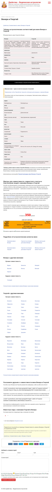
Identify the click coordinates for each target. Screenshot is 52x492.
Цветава (23, 369)
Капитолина (38, 356)
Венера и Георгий (25, 25)
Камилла (23, 356)
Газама (23, 304)
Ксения (23, 326)
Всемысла (23, 301)
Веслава (23, 347)
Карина (23, 359)
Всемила (9, 301)
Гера (22, 313)
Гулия (36, 316)
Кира (22, 363)
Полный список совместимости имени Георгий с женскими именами (21, 375)
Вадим (8, 265)
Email (19, 452)
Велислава (37, 340)
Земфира (23, 323)
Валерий (37, 265)
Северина (37, 326)
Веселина (9, 347)
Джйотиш (5, 25)
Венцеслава (10, 344)
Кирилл (9, 271)
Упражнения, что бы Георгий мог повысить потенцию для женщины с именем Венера (26, 92)
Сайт (35, 452)
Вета (8, 350)
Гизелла (9, 316)
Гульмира (9, 319)
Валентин (23, 265)
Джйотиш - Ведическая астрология (24, 2)
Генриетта (37, 310)
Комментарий (4, 457)
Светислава (10, 366)
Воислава (23, 350)
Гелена (36, 307)
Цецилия (23, 332)
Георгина (9, 313)
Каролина (37, 359)
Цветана (37, 369)
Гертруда (37, 313)
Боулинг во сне (19, 420)
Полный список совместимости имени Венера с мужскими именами (20, 286)
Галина (9, 307)
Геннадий (9, 280)
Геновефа (23, 310)
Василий (9, 268)
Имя (2, 452)
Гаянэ (22, 307)
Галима (36, 304)
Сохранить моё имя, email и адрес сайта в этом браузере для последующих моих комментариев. (25, 477)
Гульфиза (9, 323)
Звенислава (38, 350)
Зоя (8, 326)
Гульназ (23, 319)
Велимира (23, 340)
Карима (9, 359)
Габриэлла (9, 304)
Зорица (37, 323)
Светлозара (38, 366)
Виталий (37, 268)
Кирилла (37, 363)
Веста (36, 347)
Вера (22, 344)
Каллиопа (37, 353)
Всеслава (37, 301)
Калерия (23, 353)
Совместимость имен (14, 25)
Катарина (9, 363)
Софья (8, 332)
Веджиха (9, 340)
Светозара (9, 369)
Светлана (23, 366)
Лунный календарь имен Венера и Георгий (29, 174)
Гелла (8, 310)
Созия (36, 329)
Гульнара (37, 319)
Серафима (23, 329)
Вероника (37, 344)
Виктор (23, 268)
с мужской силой (10, 197)
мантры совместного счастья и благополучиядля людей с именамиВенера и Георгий (30, 225)
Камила (9, 356)
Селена (9, 329)
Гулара (22, 316)
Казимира (9, 353)
